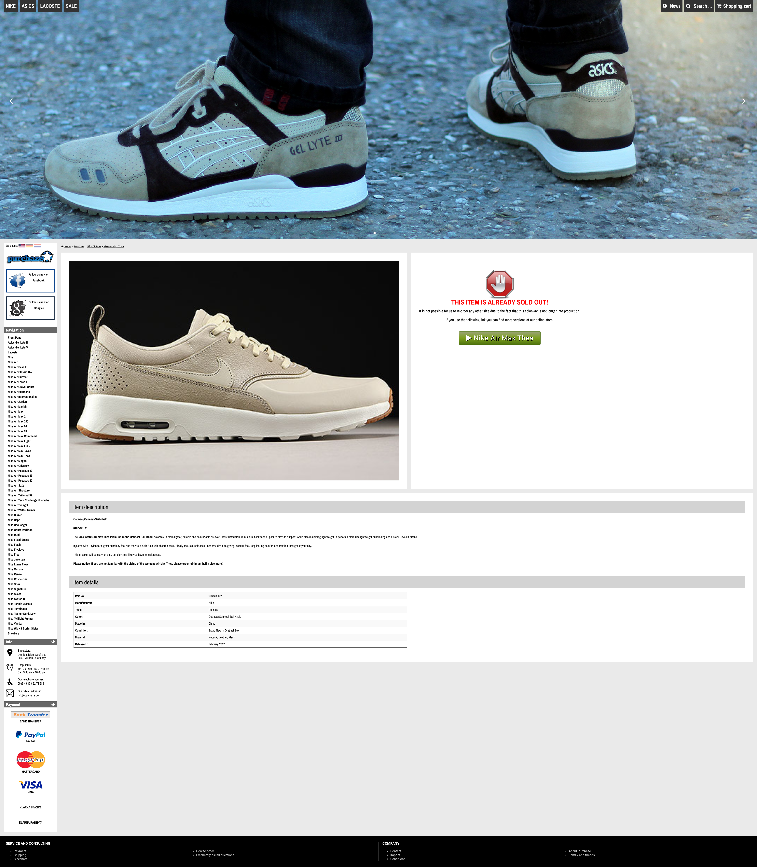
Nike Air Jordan (17, 401)
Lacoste (12, 352)
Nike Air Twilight (18, 505)
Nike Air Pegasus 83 (20, 470)
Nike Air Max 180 (18, 421)
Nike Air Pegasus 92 (20, 480)
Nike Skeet (14, 594)
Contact (395, 851)
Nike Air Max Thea (19, 456)
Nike (10, 357)
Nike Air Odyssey (18, 465)
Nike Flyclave (16, 549)
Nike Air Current (17, 377)
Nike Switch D (16, 599)
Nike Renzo (15, 574)
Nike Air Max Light (19, 441)
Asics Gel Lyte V (18, 347)
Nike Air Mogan (17, 461)
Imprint (395, 855)
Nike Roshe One (17, 579)
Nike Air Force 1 (17, 382)
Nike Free (13, 554)
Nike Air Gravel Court (21, 387)
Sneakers (13, 633)
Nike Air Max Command (22, 436)
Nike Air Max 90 (17, 426)
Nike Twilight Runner (20, 618)
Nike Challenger (17, 525)
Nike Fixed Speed (18, 539)
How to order (205, 851)
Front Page (14, 337)
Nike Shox (14, 584)
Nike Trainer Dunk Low (21, 613)
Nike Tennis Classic (20, 604)
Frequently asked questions (215, 855)
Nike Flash (14, 544)
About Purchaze (580, 851)
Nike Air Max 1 (16, 416)
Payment (20, 851)
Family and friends (582, 855)
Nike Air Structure (19, 490)
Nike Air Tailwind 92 (20, 495)
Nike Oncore (15, 569)
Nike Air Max (15, 411)
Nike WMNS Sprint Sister (23, 628)
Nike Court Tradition (20, 530)
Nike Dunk (14, 535)
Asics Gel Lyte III (18, 342)
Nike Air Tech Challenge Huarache (28, 500)
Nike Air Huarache (19, 392)
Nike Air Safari (16, 485)
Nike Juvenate (16, 559)
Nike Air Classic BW (20, 372)
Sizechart (20, 859)
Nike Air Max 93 (17, 431)
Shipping (20, 855)
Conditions (397, 859)
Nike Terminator (17, 608)
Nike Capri (14, 520)
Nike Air (13, 362)
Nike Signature (17, 589)
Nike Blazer (15, 515)
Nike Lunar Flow (18, 564)
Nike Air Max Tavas (19, 451)
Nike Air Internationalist (22, 396)
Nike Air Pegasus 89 (20, 475)
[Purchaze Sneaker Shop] (30, 263)
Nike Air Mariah (17, 406)
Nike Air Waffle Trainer (21, 510)
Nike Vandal (15, 623)
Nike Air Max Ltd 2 (19, 446)
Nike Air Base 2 (17, 367)
